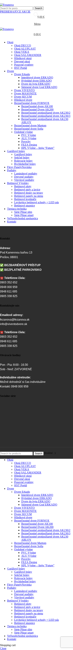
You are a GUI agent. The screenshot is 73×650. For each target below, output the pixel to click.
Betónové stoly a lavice (27, 189)
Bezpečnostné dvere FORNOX (31, 103)
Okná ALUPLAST (25, 48)
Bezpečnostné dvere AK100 (37, 106)
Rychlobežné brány (25, 163)
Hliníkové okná (23, 58)
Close (3, 648)
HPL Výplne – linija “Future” (37, 147)
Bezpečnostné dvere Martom (30, 125)
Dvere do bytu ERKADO (35, 83)
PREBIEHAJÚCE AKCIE (15, 11)
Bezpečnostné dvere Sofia (28, 128)
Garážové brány (23, 154)
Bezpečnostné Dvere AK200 (37, 109)
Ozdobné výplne (23, 131)
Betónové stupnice (24, 205)
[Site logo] (7, 4)
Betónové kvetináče (25, 199)
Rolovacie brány (23, 160)
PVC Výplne (28, 135)
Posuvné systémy (23, 64)
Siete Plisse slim (23, 211)
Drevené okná (22, 61)
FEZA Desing (29, 144)
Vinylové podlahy (24, 179)
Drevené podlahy (23, 176)
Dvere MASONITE (25, 93)
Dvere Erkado (22, 74)
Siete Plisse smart (23, 215)
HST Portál (20, 67)
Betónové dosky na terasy (28, 192)
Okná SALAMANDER (27, 55)
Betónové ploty (22, 186)
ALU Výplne (28, 138)
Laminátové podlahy (25, 173)
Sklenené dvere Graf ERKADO (39, 87)
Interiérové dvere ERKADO (37, 77)
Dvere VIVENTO (24, 90)
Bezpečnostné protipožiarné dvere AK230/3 (45, 115)
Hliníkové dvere (23, 99)
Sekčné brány (21, 157)
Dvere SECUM (23, 96)
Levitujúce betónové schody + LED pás (36, 202)
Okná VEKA (21, 51)
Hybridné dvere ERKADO (36, 80)
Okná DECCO (22, 45)
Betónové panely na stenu (28, 195)
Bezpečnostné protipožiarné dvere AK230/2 (45, 112)
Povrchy (26, 141)
